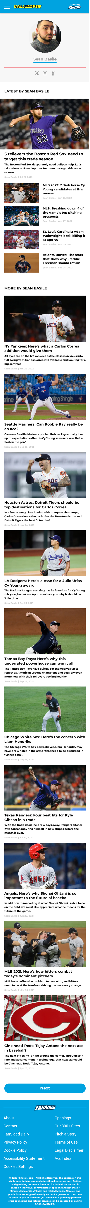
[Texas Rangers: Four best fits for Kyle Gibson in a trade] (45, 802)
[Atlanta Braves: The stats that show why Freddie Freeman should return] (45, 263)
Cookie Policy (15, 1150)
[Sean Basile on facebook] (53, 73)
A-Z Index (63, 1158)
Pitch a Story (65, 1134)
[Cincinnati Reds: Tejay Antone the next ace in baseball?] (45, 1032)
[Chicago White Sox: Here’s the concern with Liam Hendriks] (45, 723)
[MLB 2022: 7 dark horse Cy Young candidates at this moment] (45, 193)
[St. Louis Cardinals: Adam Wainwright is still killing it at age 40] (45, 239)
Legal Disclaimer (69, 1150)
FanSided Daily (16, 1134)
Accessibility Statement (24, 1158)
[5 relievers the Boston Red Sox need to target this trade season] (45, 139)
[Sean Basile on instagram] (45, 73)
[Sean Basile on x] (37, 73)
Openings (63, 1118)
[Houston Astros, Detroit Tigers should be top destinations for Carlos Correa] (45, 489)
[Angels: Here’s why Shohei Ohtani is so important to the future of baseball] (45, 880)
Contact (10, 1126)
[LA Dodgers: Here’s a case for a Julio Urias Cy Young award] (45, 567)
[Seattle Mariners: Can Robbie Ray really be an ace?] (45, 411)
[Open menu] (7, 6)
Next (45, 1088)
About (8, 1118)
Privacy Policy (15, 1142)
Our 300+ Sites (67, 1126)
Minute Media (25, 1177)
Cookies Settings (18, 1166)
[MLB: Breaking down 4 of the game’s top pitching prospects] (45, 216)
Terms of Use (66, 1142)
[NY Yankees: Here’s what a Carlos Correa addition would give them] (45, 333)
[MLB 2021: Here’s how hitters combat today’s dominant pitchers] (45, 956)
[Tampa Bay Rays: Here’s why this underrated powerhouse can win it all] (45, 645)
